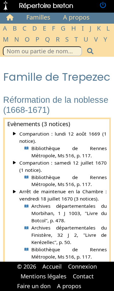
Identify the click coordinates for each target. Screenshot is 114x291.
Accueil (52, 266)
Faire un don (34, 286)
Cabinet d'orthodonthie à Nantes (88, 281)
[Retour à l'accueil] (5, 5)
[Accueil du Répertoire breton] (10, 17)
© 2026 (26, 266)
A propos (76, 17)
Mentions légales (43, 276)
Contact (83, 276)
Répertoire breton (46, 5)
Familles (38, 17)
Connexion (82, 266)
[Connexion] (103, 5)
